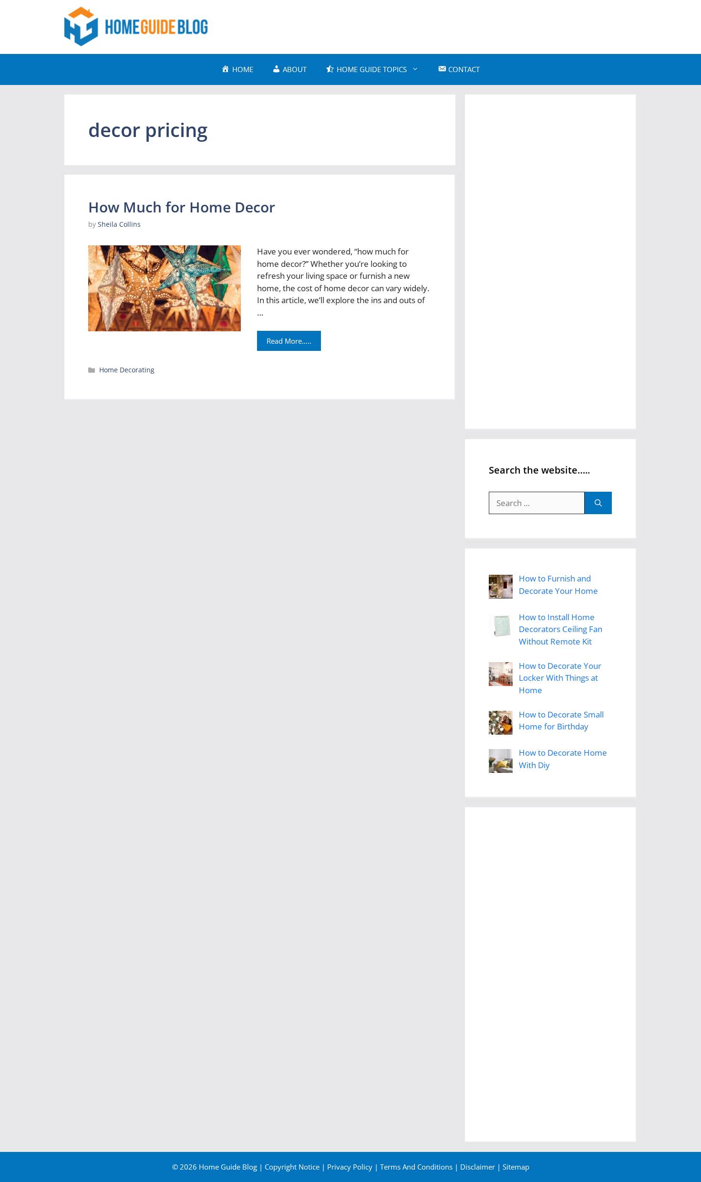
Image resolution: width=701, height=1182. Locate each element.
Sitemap (516, 1166)
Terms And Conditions (416, 1166)
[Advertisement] (463, 25)
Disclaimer (477, 1166)
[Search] (598, 503)
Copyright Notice (292, 1166)
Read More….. (289, 341)
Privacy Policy (349, 1166)
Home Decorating (127, 369)
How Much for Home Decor (181, 207)
